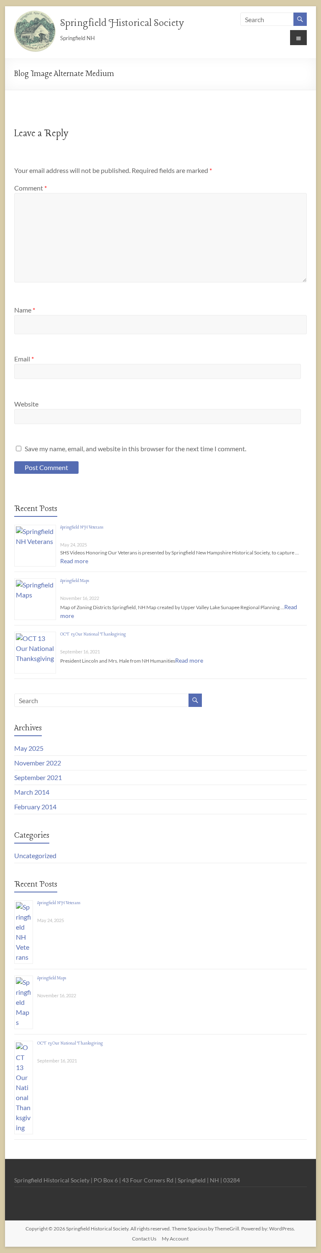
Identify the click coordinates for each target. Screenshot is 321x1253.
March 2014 (31, 792)
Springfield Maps (74, 581)
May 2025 (28, 748)
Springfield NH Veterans (82, 527)
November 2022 (37, 763)
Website (26, 404)
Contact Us (144, 1238)
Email (24, 359)
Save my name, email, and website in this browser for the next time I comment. (135, 448)
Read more (74, 560)
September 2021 (38, 777)
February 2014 (35, 807)
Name (24, 310)
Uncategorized (35, 855)
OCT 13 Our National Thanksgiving (93, 634)
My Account (175, 1238)
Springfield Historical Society (121, 23)
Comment (30, 188)
